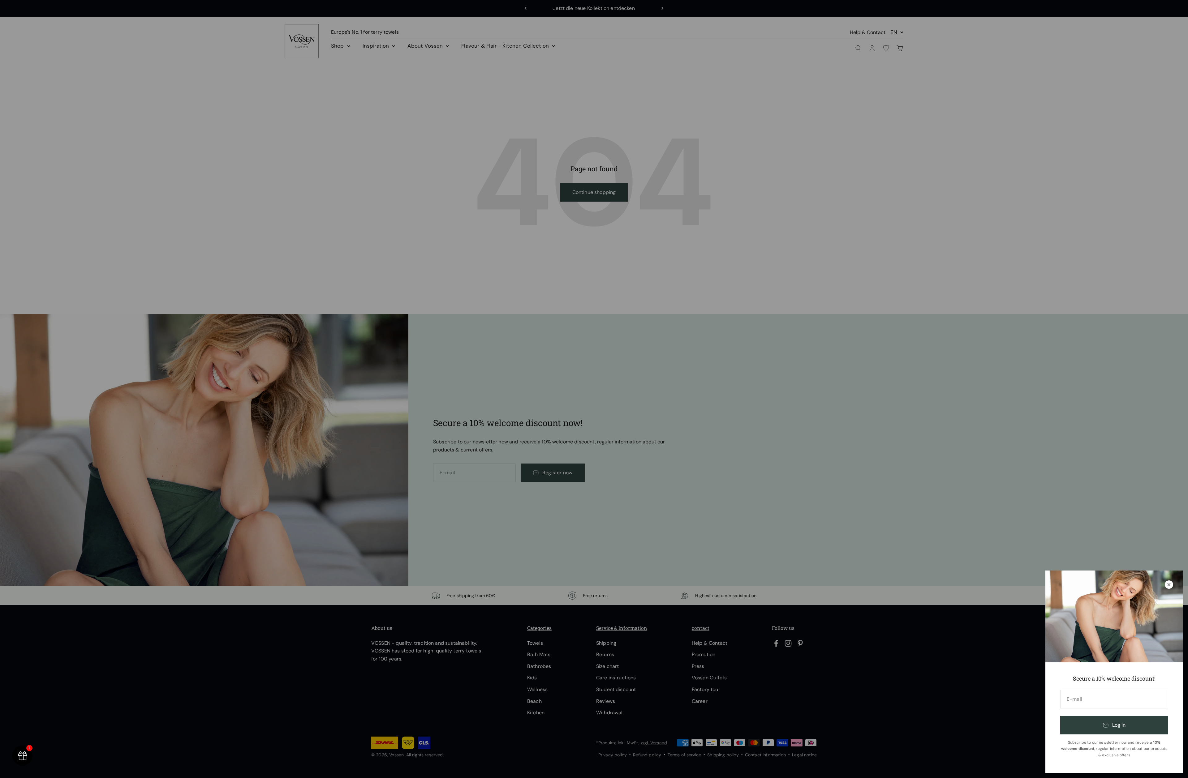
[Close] (1169, 584)
